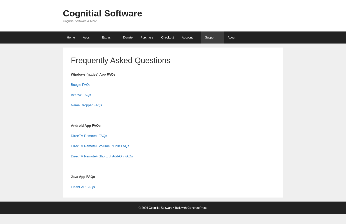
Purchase (147, 37)
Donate (128, 37)
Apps (86, 37)
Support (210, 37)
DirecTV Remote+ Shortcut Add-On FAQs (102, 156)
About (231, 37)
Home (71, 37)
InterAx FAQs (81, 95)
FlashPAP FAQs (83, 187)
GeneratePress (197, 207)
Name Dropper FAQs (86, 105)
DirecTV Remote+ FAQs (89, 136)
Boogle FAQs (81, 85)
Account (187, 37)
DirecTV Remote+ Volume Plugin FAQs (100, 146)
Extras (106, 37)
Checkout (167, 37)
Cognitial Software (102, 13)
